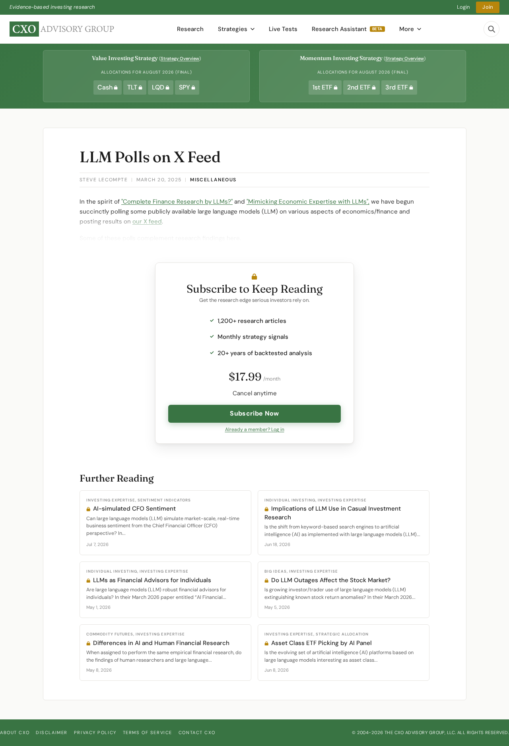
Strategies (232, 29)
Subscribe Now (254, 413)
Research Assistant (347, 29)
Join (487, 7)
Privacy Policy (95, 732)
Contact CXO (197, 732)
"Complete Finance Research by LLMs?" (177, 202)
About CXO (14, 732)
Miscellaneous (213, 180)
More (406, 29)
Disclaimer (52, 732)
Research (190, 29)
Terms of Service (147, 732)
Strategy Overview (180, 58)
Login (463, 7)
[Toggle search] (491, 29)
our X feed (147, 221)
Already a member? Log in (254, 429)
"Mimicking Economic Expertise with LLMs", (308, 202)
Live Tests (283, 29)
